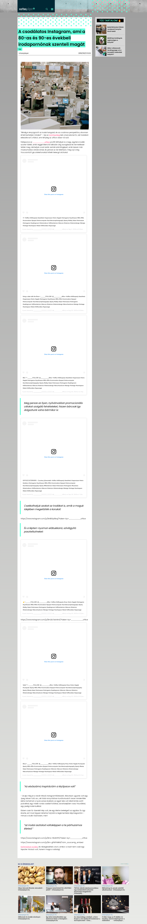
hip (20, 49)
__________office (41, 142)
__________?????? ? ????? (42, 229)
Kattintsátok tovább (29, 847)
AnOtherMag (54, 135)
